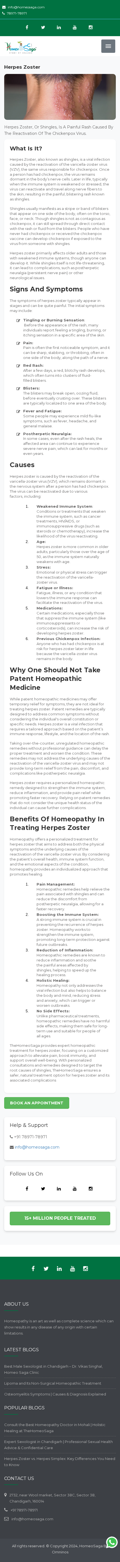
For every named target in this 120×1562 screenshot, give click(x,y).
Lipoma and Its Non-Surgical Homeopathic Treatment (52, 1383)
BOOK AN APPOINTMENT (36, 1102)
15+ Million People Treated (60, 1218)
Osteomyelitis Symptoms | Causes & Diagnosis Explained (55, 1394)
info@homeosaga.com (26, 7)
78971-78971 (17, 13)
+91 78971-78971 (30, 1136)
